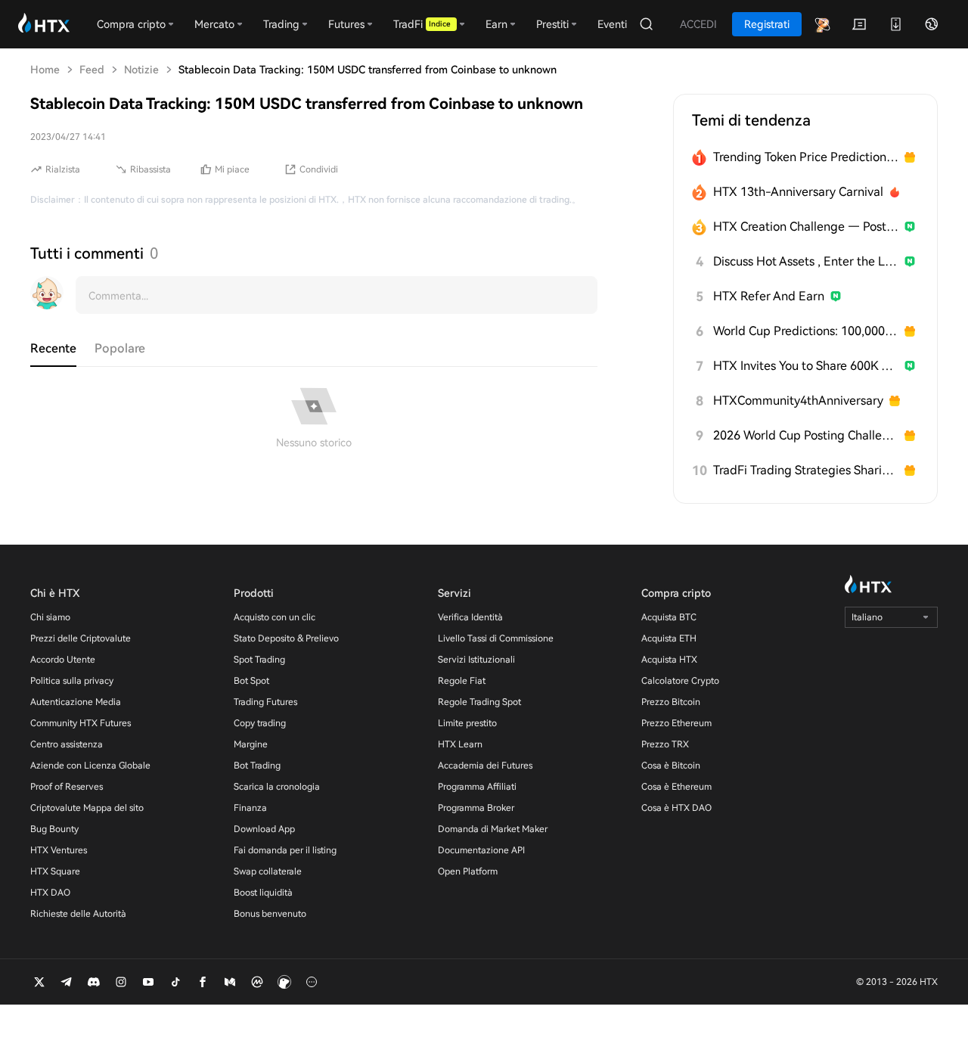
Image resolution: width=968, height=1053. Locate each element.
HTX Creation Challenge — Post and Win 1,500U (805, 226)
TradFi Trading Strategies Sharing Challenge (805, 470)
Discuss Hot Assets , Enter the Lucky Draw (805, 261)
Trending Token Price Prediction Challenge (805, 157)
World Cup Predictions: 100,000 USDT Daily (805, 331)
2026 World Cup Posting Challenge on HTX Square (805, 435)
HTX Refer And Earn (768, 296)
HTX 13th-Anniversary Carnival (798, 192)
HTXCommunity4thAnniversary (798, 400)
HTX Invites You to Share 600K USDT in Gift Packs (805, 366)
